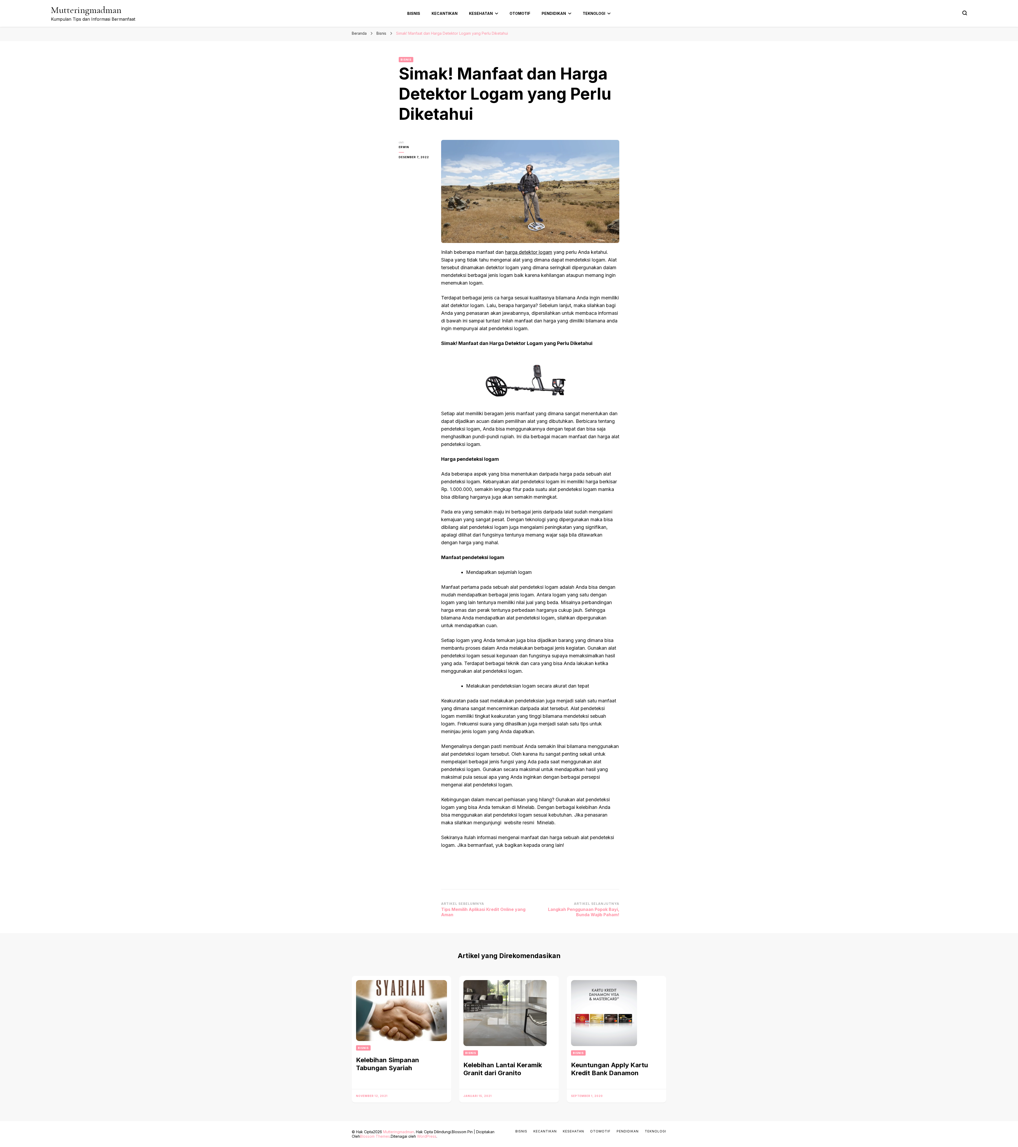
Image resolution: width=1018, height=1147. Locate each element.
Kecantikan (445, 13)
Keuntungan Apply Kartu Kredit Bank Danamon (609, 1069)
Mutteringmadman (86, 10)
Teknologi (594, 13)
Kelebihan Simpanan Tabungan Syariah (387, 1064)
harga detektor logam (528, 252)
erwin (404, 147)
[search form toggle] (964, 13)
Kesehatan (481, 13)
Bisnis (413, 13)
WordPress (426, 1136)
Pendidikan (554, 13)
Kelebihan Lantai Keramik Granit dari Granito (502, 1069)
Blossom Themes (375, 1136)
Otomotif (520, 13)
